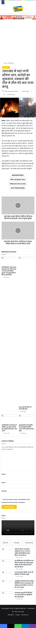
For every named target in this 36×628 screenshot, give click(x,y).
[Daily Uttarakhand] (18, 9)
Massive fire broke (18, 184)
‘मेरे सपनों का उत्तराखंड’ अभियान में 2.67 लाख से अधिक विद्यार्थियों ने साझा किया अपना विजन (22, 552)
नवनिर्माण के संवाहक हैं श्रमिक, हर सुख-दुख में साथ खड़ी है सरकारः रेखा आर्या (9, 428)
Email (4, 482)
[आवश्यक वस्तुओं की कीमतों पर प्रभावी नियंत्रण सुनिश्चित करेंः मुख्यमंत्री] (7, 595)
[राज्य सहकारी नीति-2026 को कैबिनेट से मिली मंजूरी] (7, 575)
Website (4, 491)
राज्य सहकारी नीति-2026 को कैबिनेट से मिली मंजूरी (24, 573)
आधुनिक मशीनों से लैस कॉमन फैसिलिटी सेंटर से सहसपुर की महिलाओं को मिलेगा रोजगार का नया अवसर (24, 584)
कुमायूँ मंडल (11, 63)
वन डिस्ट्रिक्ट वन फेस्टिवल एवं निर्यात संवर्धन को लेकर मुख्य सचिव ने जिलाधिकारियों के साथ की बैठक (24, 564)
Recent (5, 543)
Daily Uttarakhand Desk (11, 91)
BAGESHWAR (18, 175)
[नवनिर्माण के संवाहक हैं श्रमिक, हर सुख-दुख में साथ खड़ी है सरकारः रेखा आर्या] (9, 418)
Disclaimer (11, 615)
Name (4, 474)
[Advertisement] (18, 40)
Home (5, 63)
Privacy (18, 615)
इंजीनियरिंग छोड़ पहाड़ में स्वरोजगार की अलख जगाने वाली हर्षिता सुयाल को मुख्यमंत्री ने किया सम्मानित (9, 271)
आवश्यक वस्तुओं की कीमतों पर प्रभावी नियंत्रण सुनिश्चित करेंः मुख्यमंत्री (23, 595)
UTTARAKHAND (18, 188)
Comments (29, 543)
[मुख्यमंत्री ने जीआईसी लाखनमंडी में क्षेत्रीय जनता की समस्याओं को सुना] (26, 418)
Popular (16, 543)
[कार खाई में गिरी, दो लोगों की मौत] (26, 331)
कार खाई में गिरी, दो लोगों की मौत (25, 408)
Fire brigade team (18, 179)
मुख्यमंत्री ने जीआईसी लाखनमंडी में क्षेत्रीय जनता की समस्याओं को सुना (26, 428)
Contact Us (24, 615)
